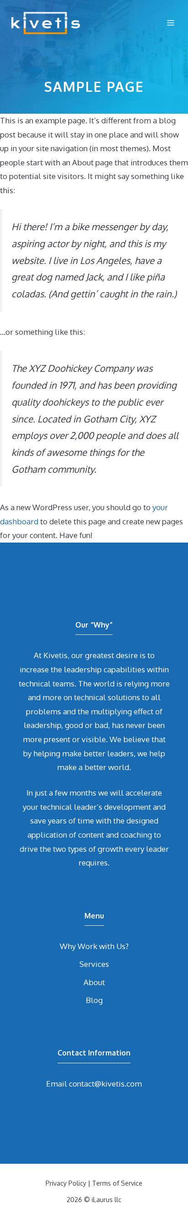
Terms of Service (117, 1183)
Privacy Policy (66, 1183)
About (94, 982)
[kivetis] (45, 23)
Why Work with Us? (94, 946)
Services (94, 964)
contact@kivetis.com (105, 1083)
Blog (94, 1000)
